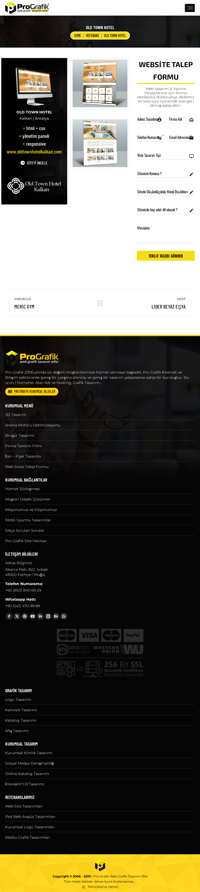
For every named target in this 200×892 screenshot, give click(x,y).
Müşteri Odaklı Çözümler (28, 499)
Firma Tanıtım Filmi (23, 446)
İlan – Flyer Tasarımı (23, 456)
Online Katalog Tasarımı (27, 773)
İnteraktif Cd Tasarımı (24, 784)
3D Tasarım (15, 414)
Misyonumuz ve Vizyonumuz (31, 509)
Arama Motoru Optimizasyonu (32, 425)
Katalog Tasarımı (20, 720)
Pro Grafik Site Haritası (26, 540)
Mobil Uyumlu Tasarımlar (28, 520)
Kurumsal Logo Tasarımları (30, 827)
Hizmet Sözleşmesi (22, 488)
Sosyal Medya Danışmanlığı (29, 763)
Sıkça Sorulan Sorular (24, 530)
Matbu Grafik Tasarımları (27, 837)
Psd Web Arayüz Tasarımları (30, 816)
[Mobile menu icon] (190, 8)
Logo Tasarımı (18, 699)
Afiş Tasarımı (17, 730)
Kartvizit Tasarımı (21, 710)
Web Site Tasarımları (24, 806)
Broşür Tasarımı (19, 435)
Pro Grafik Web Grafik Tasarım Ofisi (120, 876)
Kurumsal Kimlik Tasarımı (28, 752)
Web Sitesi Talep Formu (26, 466)
